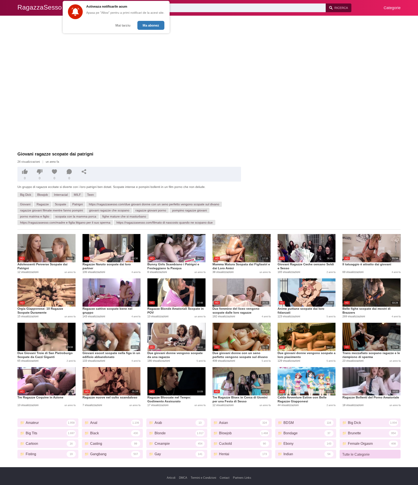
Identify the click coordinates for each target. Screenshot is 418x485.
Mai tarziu (122, 25)
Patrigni (77, 204)
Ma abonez (151, 25)
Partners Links (242, 477)
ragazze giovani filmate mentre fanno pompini (51, 210)
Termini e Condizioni (203, 477)
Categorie (392, 8)
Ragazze (43, 204)
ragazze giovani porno (150, 210)
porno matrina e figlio (34, 216)
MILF (77, 194)
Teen (90, 194)
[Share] (84, 171)
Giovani (25, 204)
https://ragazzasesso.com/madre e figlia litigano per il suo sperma (65, 222)
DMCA (183, 477)
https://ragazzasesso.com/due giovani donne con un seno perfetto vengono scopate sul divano (154, 204)
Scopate (60, 204)
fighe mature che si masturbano (124, 216)
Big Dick (25, 194)
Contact (224, 477)
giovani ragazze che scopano (109, 210)
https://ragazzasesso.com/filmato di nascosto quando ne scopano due (164, 222)
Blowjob (42, 194)
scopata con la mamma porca (75, 216)
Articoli (171, 477)
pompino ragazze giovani (189, 210)
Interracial (61, 194)
